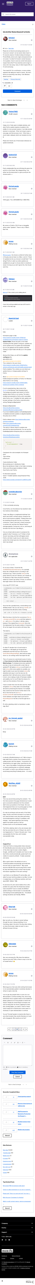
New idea (11, 48)
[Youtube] (9, 1240)
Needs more (6, 1155)
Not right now (6, 1167)
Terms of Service (16, 1255)
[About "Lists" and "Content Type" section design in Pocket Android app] (24, 100)
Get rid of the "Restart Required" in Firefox (16, 32)
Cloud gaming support (24, 1096)
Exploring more (7, 1161)
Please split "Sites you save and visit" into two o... (16, 1193)
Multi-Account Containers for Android (13, 1197)
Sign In (29, 3)
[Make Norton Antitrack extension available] (27, 100)
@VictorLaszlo (7, 255)
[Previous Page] (8, 1029)
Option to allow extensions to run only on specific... (17, 1189)
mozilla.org (4, 1255)
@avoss (5, 292)
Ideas (3, 24)
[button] (5, 86)
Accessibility (8, 82)
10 (23, 1029)
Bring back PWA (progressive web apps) (14, 1185)
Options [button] (33, 24)
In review (5, 1158)
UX (12, 82)
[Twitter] (2, 1240)
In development (7, 1164)
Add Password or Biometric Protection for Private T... (24, 1114)
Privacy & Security (15, 79)
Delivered (5, 1169)
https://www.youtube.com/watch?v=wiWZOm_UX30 (17, 479)
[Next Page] (26, 1029)
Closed (5, 1172)
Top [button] (2, 1281)
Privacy (3, 1258)
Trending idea (6, 1153)
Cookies (12, 1258)
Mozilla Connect (10, 4)
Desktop (6, 79)
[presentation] (4, 1042)
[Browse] (3, 3)
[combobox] (17, 14)
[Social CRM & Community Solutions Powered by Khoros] (29, 1281)
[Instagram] (6, 1240)
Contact (21, 1258)
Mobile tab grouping (24, 1129)
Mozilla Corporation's (9, 1262)
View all (7, 1135)
